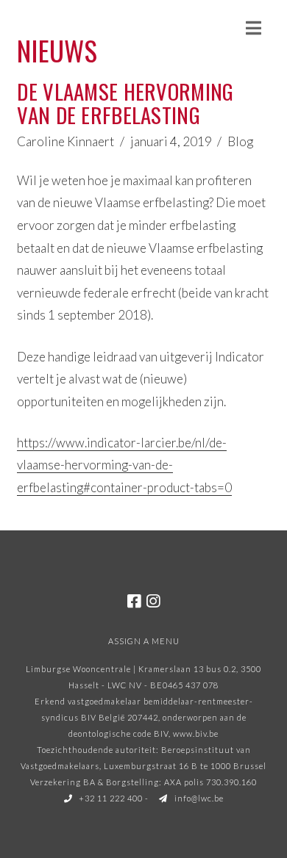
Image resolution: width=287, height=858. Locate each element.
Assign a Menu (144, 641)
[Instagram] (153, 601)
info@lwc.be (198, 798)
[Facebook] (134, 601)
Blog (240, 141)
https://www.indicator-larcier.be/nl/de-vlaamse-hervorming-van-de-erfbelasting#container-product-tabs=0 (124, 465)
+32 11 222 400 (110, 798)
